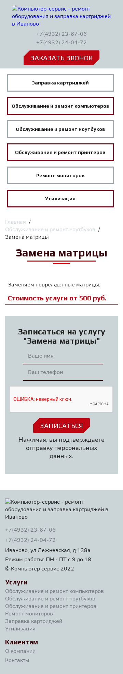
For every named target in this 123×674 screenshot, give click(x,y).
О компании (20, 651)
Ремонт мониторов (29, 613)
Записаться (61, 425)
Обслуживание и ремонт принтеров (50, 606)
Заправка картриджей (33, 621)
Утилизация (20, 628)
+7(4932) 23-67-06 (61, 34)
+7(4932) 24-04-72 (61, 42)
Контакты (17, 660)
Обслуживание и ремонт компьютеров (54, 591)
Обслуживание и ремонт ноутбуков (50, 598)
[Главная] (61, 16)
